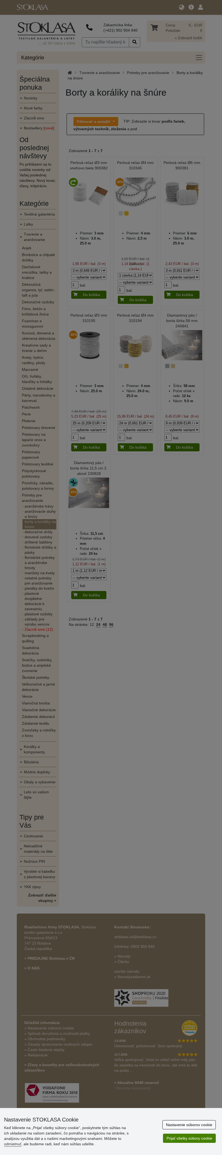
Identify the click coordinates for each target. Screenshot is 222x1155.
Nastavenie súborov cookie (189, 1125)
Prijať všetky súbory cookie (189, 1138)
